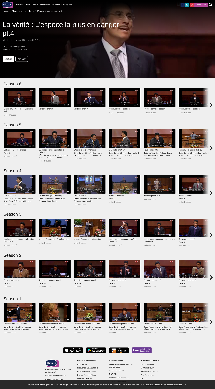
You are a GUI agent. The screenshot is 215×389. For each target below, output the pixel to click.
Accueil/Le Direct (23, 5)
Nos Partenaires (147, 375)
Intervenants (45, 5)
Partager (21, 59)
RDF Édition (114, 374)
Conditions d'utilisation (54, 379)
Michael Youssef (20, 49)
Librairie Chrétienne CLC (119, 378)
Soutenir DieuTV (147, 368)
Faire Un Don (201, 5)
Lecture (8, 59)
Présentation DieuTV (149, 371)
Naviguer (67, 5)
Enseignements (19, 47)
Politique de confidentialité (55, 376)
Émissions (56, 5)
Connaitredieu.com (116, 371)
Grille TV (35, 5)
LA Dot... (144, 379)
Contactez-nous (147, 364)
